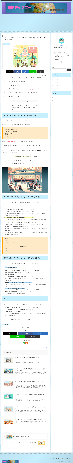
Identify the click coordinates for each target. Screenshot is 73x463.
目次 (24, 101)
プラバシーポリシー (61, 458)
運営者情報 (55, 458)
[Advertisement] (36, 23)
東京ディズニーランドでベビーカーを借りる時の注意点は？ (25, 107)
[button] (40, 71)
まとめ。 (15, 109)
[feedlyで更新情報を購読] (24, 343)
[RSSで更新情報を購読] (26, 343)
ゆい (61, 45)
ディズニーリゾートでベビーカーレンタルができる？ (24, 103)
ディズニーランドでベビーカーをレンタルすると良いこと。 (25, 105)
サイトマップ (49, 458)
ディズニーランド (6, 324)
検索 (53, 67)
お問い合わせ (68, 458)
